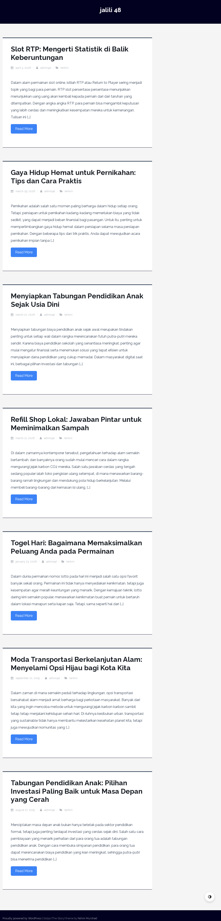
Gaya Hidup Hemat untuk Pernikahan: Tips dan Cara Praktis (73, 176)
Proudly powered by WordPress (22, 918)
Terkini (65, 67)
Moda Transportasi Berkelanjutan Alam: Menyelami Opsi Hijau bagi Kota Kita (76, 663)
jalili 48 (110, 10)
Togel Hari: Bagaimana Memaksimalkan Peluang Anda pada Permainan (76, 547)
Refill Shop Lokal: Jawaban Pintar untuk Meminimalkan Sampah (76, 423)
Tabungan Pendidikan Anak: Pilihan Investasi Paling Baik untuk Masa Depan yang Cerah (76, 791)
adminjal (45, 67)
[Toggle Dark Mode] (210, 897)
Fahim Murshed (87, 918)
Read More (24, 129)
